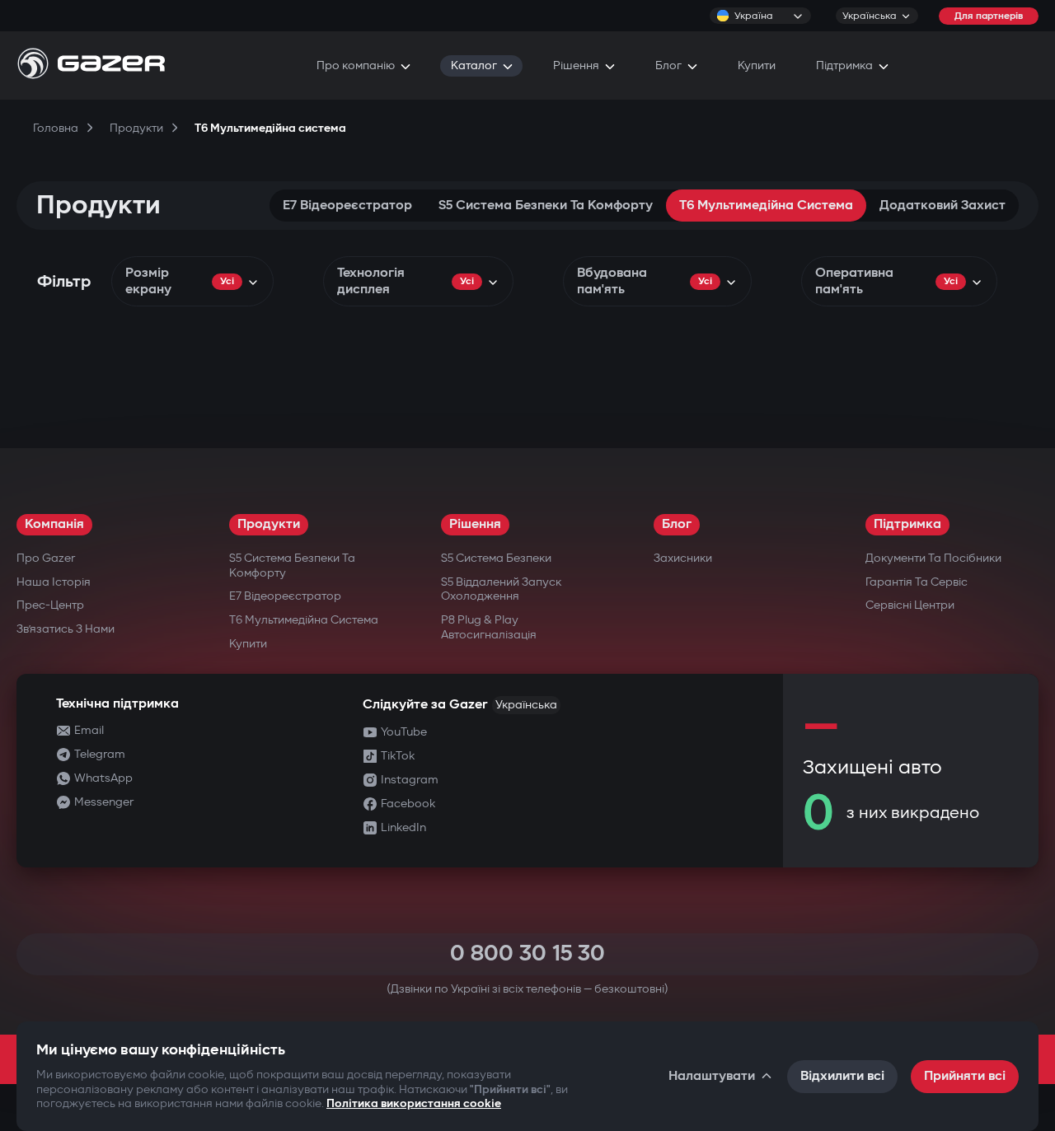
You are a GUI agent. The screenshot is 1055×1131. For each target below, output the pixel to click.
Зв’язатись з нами (65, 629)
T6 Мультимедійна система (766, 205)
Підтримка (907, 524)
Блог (677, 524)
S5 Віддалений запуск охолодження (501, 589)
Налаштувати (711, 1076)
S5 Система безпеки (496, 558)
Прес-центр (50, 605)
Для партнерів (988, 16)
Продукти (268, 524)
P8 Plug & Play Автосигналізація (489, 627)
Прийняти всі (965, 1076)
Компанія (54, 524)
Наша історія (53, 582)
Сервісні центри (909, 605)
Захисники (683, 558)
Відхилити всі (842, 1076)
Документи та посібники (933, 558)
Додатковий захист (942, 205)
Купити (248, 644)
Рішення (475, 524)
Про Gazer (45, 558)
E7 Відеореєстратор (347, 205)
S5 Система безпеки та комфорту (545, 205)
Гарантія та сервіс (916, 582)
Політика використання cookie (413, 1103)
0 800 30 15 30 (527, 953)
